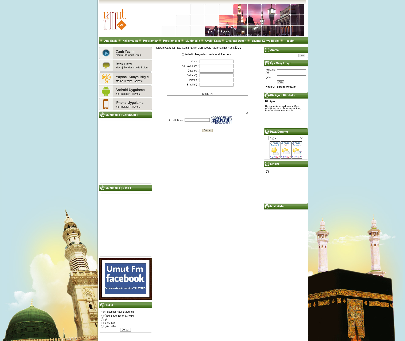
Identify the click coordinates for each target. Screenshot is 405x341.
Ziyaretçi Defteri (236, 40)
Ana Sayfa (110, 40)
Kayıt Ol (270, 86)
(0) (267, 171)
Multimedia (192, 40)
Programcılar (171, 40)
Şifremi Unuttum (286, 86)
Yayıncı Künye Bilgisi (265, 40)
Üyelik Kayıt (213, 40)
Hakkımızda (130, 40)
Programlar (150, 40)
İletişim (289, 40)
